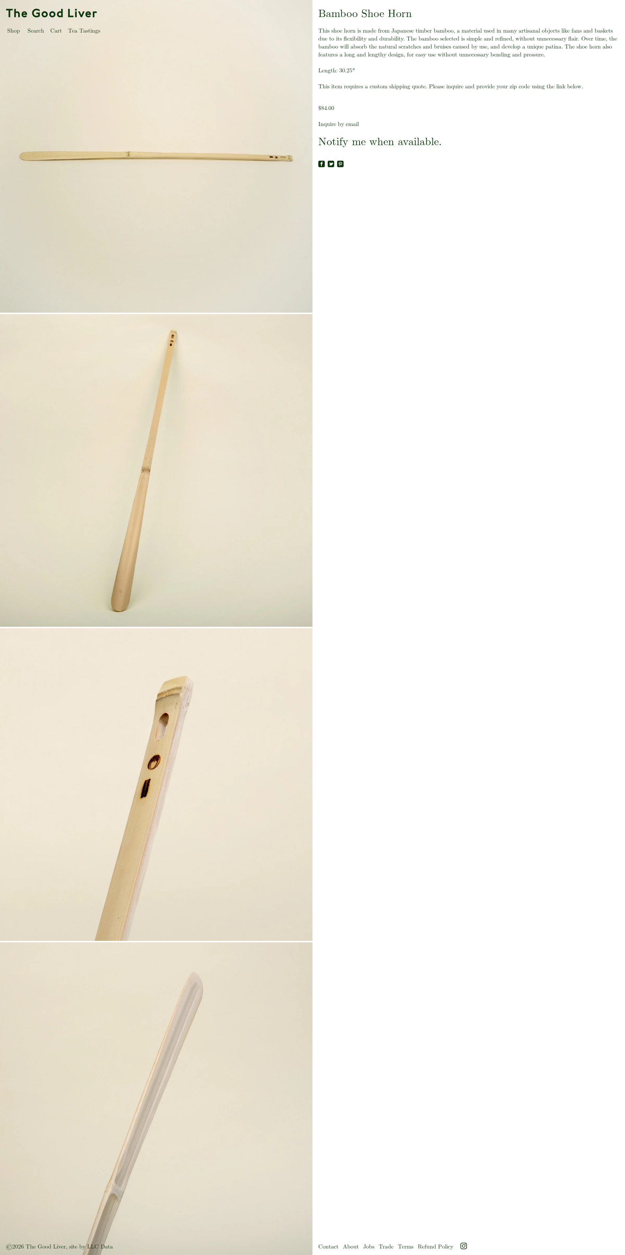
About (351, 1246)
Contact (328, 1246)
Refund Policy (435, 1246)
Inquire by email (338, 124)
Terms (405, 1246)
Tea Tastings (84, 30)
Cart (56, 30)
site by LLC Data (91, 1246)
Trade (386, 1246)
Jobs (368, 1246)
